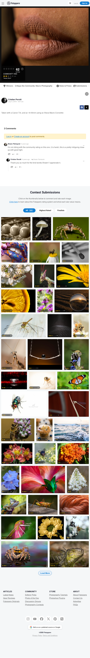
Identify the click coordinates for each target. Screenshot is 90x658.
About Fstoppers (80, 594)
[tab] (29, 210)
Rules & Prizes (64, 86)
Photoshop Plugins (57, 598)
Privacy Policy (37, 635)
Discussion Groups (33, 601)
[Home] (13, 3)
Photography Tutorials (58, 594)
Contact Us (77, 598)
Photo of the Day (32, 598)
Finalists (60, 210)
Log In (76, 3)
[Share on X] (86, 107)
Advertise (77, 601)
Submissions (80, 86)
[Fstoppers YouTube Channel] (35, 619)
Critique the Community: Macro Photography (33, 86)
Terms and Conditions (50, 635)
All (29, 210)
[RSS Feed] (62, 619)
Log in (8, 136)
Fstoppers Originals (11, 601)
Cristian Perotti (14, 99)
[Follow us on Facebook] (42, 619)
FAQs (75, 604)
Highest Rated (45, 210)
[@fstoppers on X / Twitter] (48, 619)
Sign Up (84, 3)
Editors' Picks (30, 594)
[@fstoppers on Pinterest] (55, 619)
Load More (45, 573)
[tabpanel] (45, 400)
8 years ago (25, 144)
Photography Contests (34, 604)
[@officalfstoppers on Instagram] (28, 619)
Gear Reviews (9, 598)
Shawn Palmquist (14, 144)
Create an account (21, 136)
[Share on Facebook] (82, 107)
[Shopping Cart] (70, 3)
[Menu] (3, 3)
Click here (13, 201)
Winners (9, 86)
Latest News (8, 594)
